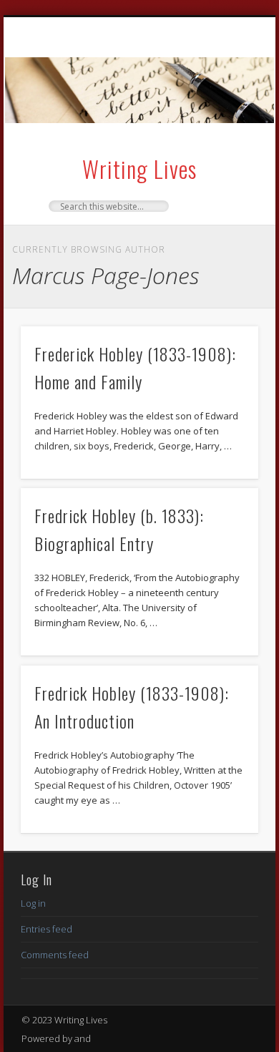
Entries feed (46, 928)
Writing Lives (139, 168)
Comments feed (55, 954)
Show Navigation (223, 143)
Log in (33, 903)
